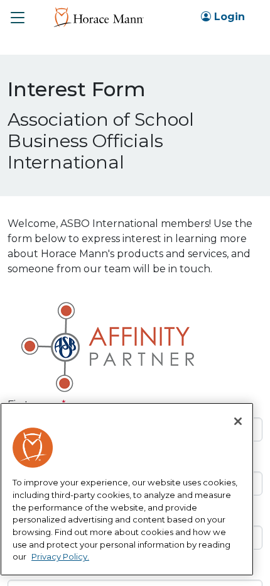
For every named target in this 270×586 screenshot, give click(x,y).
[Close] (238, 421)
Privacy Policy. (60, 556)
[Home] (98, 17)
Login (228, 17)
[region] (127, 489)
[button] (18, 18)
